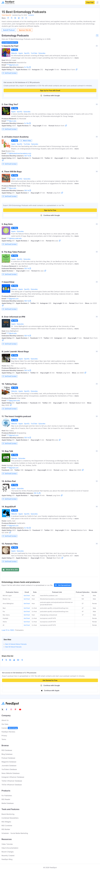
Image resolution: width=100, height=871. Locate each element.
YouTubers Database (9, 769)
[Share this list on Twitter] (11, 18)
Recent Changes (8, 852)
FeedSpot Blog (7, 859)
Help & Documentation (10, 848)
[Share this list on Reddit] (19, 18)
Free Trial (90, 2)
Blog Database (7, 754)
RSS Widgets (6, 822)
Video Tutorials (7, 844)
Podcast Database (8, 758)
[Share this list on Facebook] (8, 18)
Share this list (7, 656)
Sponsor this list (25, 30)
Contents (31, 15)
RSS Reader (6, 799)
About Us (5, 720)
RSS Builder (6, 829)
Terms (4, 739)
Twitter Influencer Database (12, 781)
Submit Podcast (9, 30)
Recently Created (8, 855)
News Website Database (11, 773)
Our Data (5, 724)
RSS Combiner (7, 826)
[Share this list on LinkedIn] (15, 18)
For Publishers (7, 796)
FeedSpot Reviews (8, 732)
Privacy (4, 736)
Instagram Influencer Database (13, 777)
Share (4, 18)
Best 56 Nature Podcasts (13, 647)
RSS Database (7, 750)
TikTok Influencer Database (12, 785)
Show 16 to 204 (12, 570)
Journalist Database (9, 766)
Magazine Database (9, 762)
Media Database (8, 803)
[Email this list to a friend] (22, 18)
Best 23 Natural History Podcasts (16, 644)
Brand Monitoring (8, 814)
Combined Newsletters (10, 818)
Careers (9, 728)
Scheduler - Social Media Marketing (15, 833)
